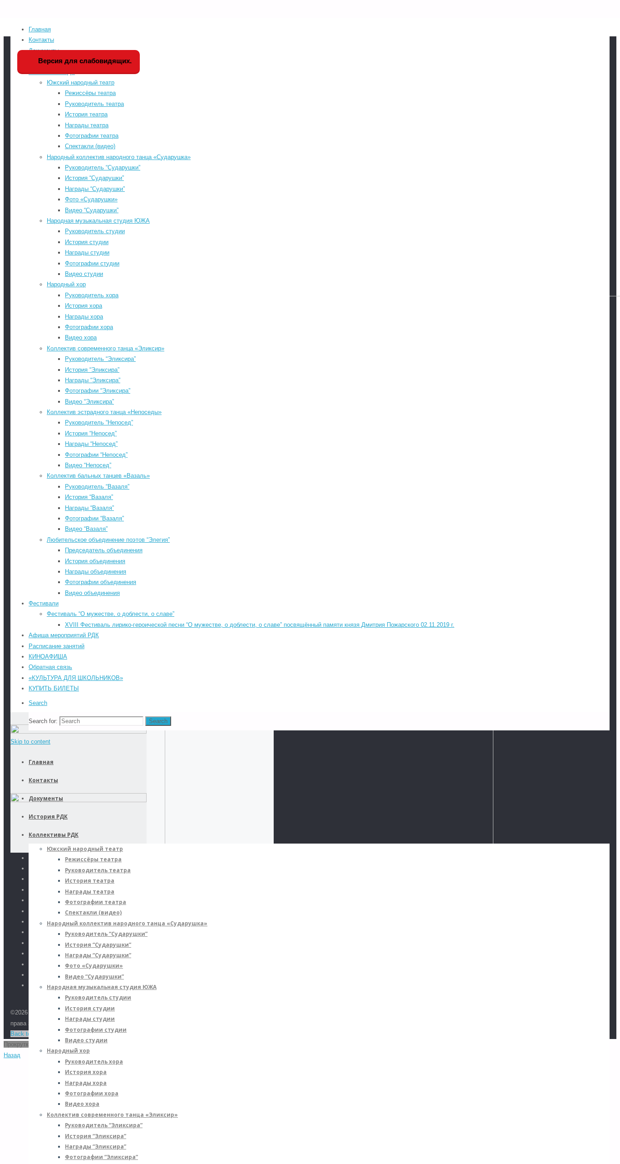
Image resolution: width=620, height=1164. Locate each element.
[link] (38, 702)
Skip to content (30, 741)
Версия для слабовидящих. (84, 61)
